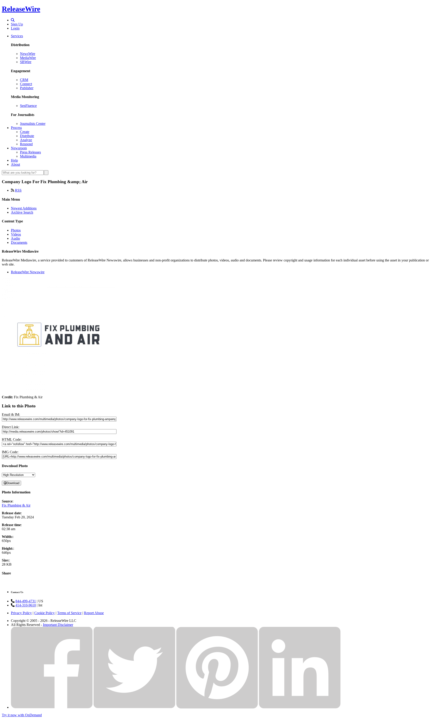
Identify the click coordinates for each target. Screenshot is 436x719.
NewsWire (27, 54)
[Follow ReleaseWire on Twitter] (134, 707)
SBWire (25, 62)
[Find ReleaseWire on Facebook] (52, 707)
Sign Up (17, 24)
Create (24, 132)
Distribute (27, 136)
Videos (16, 234)
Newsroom (19, 148)
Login (15, 28)
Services (17, 36)
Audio (15, 238)
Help (14, 160)
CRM (24, 80)
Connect (26, 84)
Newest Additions (24, 208)
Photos (16, 230)
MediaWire (28, 58)
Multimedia (28, 156)
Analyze (26, 140)
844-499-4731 (25, 601)
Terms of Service (69, 613)
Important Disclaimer (58, 625)
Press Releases (30, 152)
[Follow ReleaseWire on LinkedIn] (300, 707)
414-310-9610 (25, 605)
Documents (19, 242)
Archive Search (22, 212)
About (15, 164)
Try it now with (22, 715)
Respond (26, 144)
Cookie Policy (44, 613)
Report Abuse (94, 613)
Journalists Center (32, 124)
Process (16, 128)
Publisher (26, 88)
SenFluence (28, 106)
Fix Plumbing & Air (16, 505)
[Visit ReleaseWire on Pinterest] (217, 707)
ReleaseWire (21, 9)
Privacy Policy (21, 613)
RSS (18, 190)
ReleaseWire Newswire (28, 272)
